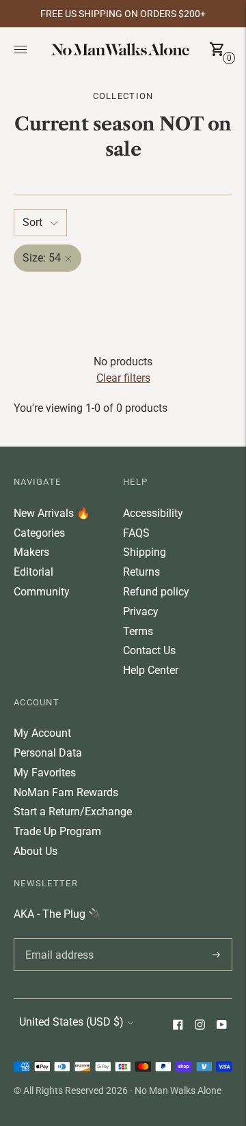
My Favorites (45, 772)
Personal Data (48, 752)
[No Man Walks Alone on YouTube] (221, 1025)
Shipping (144, 552)
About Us (35, 851)
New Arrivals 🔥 (52, 513)
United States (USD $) (71, 1021)
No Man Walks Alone (178, 1090)
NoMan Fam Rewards (66, 792)
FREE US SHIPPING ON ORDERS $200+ (123, 13)
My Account (42, 733)
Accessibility (153, 513)
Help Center (150, 670)
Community (42, 591)
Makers (31, 552)
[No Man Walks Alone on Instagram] (199, 1025)
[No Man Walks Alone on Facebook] (177, 1025)
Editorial (33, 571)
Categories (39, 532)
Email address (57, 938)
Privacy (141, 611)
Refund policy (156, 591)
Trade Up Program (57, 831)
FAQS (136, 532)
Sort (32, 222)
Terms (138, 631)
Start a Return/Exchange (73, 811)
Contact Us (149, 650)
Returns (141, 571)
